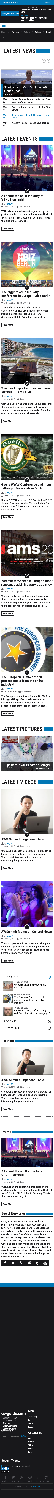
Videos (27, 32)
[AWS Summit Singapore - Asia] (27, 1074)
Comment (11, 1028)
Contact (47, 2)
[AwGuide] (13, 1415)
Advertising (32, 1417)
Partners (15, 32)
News (3, 32)
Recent (9, 1021)
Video (30, 1423)
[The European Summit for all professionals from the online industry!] (8, 1003)
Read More (8, 228)
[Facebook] (5, 1263)
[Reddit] (29, 1263)
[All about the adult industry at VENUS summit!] (27, 1166)
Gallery (38, 32)
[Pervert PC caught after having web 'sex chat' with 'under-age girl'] (8, 1016)
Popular (10, 977)
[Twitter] (13, 1263)
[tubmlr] (37, 1263)
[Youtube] (45, 1263)
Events (49, 32)
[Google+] (21, 1263)
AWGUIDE (36, 1486)
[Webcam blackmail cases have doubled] (8, 990)
